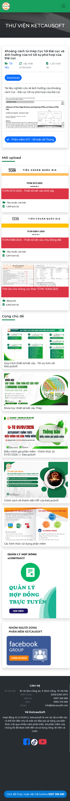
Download (13, 77)
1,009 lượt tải (12, 206)
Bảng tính (11, 300)
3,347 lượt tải (12, 255)
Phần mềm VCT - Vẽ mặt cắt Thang (32, 139)
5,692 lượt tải (12, 304)
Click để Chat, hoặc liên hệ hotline (35, 794)
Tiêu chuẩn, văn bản (16, 202)
